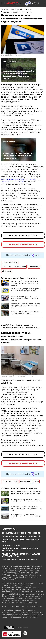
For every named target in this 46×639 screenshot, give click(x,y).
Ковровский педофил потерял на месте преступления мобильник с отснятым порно (25, 305)
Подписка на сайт (11, 545)
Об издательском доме (14, 533)
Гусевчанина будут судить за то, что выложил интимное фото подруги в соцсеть (24, 283)
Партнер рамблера (22, 627)
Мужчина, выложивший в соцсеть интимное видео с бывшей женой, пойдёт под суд (26, 298)
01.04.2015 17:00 (7, 10)
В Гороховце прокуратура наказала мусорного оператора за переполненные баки (26, 508)
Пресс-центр (34, 533)
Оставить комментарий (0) (23, 244)
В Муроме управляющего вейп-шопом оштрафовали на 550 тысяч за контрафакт (26, 500)
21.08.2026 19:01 (7, 325)
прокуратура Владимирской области (17, 376)
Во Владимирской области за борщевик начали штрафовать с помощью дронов (26, 492)
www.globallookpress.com (12, 55)
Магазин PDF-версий (30, 536)
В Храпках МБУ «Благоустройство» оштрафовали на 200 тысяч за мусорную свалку (26, 516)
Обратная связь (10, 536)
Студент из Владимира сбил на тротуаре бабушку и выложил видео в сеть (26, 290)
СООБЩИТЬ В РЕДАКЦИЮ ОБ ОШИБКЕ (19, 559)
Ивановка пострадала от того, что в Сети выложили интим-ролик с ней (26, 312)
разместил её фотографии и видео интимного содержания (18, 180)
